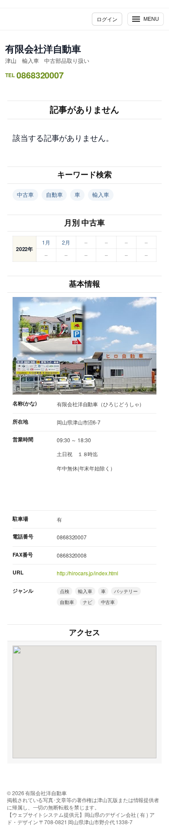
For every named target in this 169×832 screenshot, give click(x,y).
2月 (66, 242)
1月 (46, 242)
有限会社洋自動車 (43, 48)
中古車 (25, 194)
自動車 (54, 194)
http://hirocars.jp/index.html (87, 573)
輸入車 (100, 194)
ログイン (107, 19)
